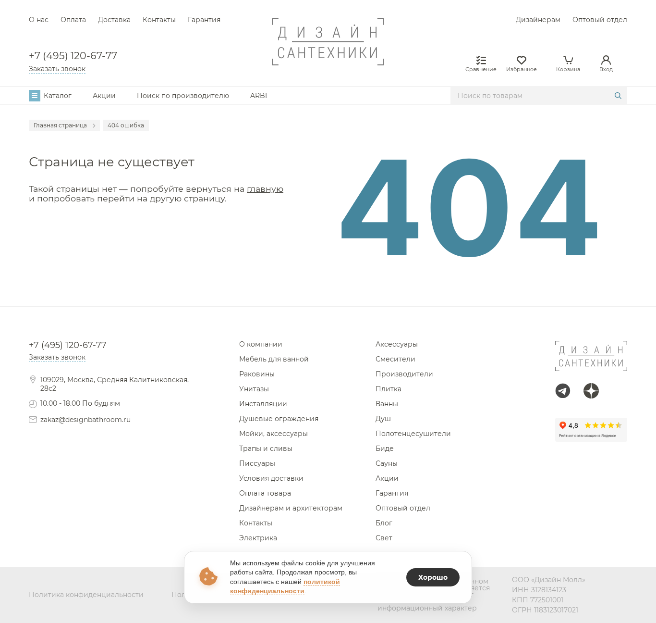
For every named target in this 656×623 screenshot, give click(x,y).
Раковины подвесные (328, 293)
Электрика (258, 538)
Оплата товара (265, 493)
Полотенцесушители (413, 433)
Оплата (73, 19)
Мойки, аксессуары (273, 433)
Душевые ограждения (278, 418)
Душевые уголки (328, 302)
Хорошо (433, 577)
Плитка (388, 389)
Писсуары (257, 463)
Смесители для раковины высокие (328, 285)
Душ (383, 418)
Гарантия (204, 19)
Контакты (159, 19)
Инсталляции (263, 403)
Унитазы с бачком (328, 302)
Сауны (387, 463)
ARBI (258, 95)
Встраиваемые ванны (328, 302)
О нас (39, 19)
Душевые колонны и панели (328, 293)
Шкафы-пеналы (328, 293)
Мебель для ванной (274, 359)
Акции (104, 95)
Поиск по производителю (183, 95)
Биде (385, 448)
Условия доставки (271, 478)
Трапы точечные (328, 293)
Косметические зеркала (328, 285)
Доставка (114, 19)
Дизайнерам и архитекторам (290, 508)
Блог (384, 523)
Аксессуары (397, 344)
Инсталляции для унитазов (328, 293)
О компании (260, 344)
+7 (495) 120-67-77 (73, 56)
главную (265, 189)
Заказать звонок (57, 68)
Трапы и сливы (265, 448)
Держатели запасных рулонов (328, 302)
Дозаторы (328, 285)
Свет (384, 538)
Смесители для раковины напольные (328, 302)
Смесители (395, 359)
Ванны (387, 403)
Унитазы (254, 389)
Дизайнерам (538, 19)
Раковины (257, 374)
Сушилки (328, 302)
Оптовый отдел (599, 19)
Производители (404, 374)
